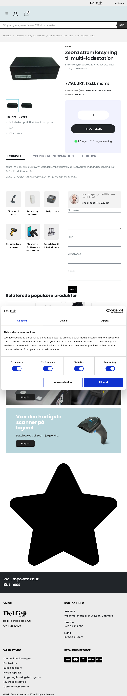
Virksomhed (74, 254)
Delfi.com (119, 3)
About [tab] (105, 320)
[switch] (48, 368)
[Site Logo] (95, 3)
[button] (14, 70)
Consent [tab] (22, 320)
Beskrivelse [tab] (15, 156)
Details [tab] (64, 320)
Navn (70, 236)
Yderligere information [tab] (53, 156)
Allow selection (63, 382)
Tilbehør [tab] (89, 156)
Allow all (103, 382)
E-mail (71, 271)
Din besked (74, 210)
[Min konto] (15, 14)
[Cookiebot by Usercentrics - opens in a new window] (108, 311)
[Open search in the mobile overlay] (63, 25)
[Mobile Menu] (7, 14)
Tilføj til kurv (93, 128)
